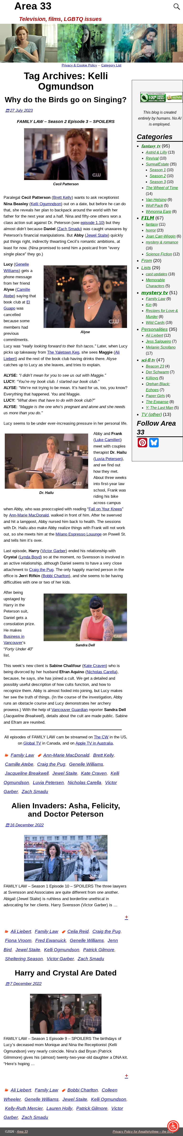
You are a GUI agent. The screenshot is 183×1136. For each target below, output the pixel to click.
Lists (146, 267)
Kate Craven (95, 665)
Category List (111, 65)
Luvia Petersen (108, 459)
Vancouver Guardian (69, 709)
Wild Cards (155, 323)
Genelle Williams (86, 764)
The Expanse (157, 402)
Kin (149, 305)
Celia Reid (78, 931)
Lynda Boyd (30, 557)
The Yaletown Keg (63, 352)
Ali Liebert (21, 931)
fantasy (152, 224)
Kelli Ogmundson (61, 949)
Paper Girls (155, 396)
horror (151, 230)
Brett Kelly (62, 197)
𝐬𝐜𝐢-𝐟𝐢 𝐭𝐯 (148, 359)
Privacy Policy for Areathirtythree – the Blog (143, 1131)
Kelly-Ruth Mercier (24, 1108)
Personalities (154, 329)
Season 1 (158, 170)
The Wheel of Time (162, 188)
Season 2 (158, 176)
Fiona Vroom (18, 940)
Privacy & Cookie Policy (79, 65)
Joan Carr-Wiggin (161, 236)
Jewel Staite (97, 235)
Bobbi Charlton (56, 576)
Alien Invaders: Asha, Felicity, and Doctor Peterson (65, 809)
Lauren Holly (59, 1108)
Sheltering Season (24, 958)
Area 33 (32, 6)
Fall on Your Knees (105, 509)
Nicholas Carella (101, 672)
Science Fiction (159, 254)
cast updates (156, 274)
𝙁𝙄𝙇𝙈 (147, 217)
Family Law (22, 755)
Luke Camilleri (107, 440)
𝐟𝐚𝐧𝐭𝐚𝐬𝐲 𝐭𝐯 (151, 145)
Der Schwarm (157, 372)
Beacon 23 (155, 366)
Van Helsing (156, 200)
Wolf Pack (154, 206)
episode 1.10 (92, 222)
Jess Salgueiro (158, 341)
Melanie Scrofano (161, 347)
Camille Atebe (19, 764)
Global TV (32, 743)
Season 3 (158, 182)
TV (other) (151, 414)
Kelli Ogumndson (46, 204)
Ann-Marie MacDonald (29, 515)
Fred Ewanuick (50, 940)
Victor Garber (54, 551)
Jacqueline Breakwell (27, 773)
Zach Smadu (69, 229)
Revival (152, 158)
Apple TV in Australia (94, 743)
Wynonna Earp (158, 212)
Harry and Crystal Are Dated (66, 973)
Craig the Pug (41, 569)
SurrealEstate (157, 164)
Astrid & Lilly (156, 152)
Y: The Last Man (159, 408)
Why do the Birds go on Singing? (66, 99)
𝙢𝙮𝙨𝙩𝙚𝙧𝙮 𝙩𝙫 (154, 292)
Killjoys (152, 378)
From (146, 260)
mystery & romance (162, 242)
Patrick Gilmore (98, 949)
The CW (101, 737)
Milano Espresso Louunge (79, 534)
